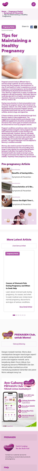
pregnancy (23, 98)
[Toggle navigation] (33, 4)
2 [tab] (17, 316)
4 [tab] (21, 316)
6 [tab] (25, 316)
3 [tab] (19, 316)
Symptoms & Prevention (13, 13)
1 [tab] (14, 316)
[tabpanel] (19, 281)
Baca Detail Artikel (26, 307)
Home (4, 11)
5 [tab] (23, 316)
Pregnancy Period (16, 11)
